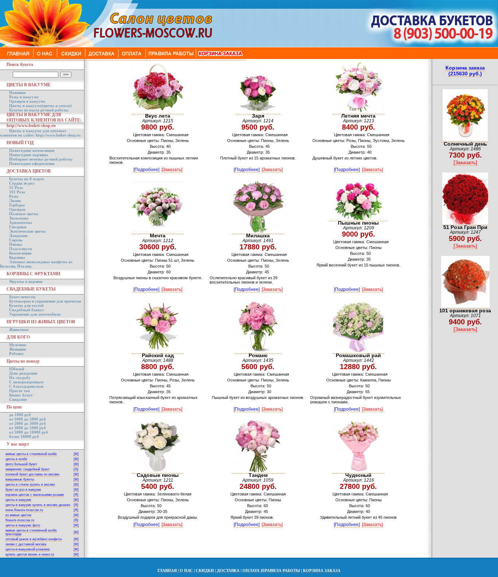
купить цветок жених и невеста (29, 554)
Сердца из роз (21, 183)
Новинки (17, 92)
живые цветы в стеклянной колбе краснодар (31, 532)
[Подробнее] (146, 169)
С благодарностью (26, 386)
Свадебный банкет (26, 310)
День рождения (23, 373)
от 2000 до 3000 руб (27, 423)
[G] (76, 469)
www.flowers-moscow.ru (24, 510)
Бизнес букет (20, 395)
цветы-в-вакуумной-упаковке (27, 549)
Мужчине (17, 345)
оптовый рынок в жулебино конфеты (33, 539)
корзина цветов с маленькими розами (34, 495)
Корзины (17, 257)
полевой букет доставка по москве (32, 474)
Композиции (20, 253)
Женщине (17, 349)
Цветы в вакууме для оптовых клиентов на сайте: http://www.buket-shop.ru (40, 133)
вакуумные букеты (19, 479)
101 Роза (17, 192)
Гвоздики (17, 227)
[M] (76, 454)
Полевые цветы (23, 214)
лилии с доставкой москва (25, 544)
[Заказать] (172, 169)
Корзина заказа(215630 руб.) (465, 70)
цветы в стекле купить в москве (30, 484)
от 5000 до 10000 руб (28, 432)
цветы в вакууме (18, 500)
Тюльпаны (18, 218)
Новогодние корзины (28, 155)
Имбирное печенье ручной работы (41, 159)
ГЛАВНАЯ (167, 570)
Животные (19, 329)
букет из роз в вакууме (23, 489)
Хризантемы (20, 222)
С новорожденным (26, 382)
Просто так (19, 390)
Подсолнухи (20, 248)
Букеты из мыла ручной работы (39, 110)
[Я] (76, 495)
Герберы (17, 205)
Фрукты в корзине (26, 281)
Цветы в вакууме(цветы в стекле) (40, 105)
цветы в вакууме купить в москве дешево (37, 505)
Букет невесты (22, 297)
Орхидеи (17, 209)
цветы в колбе (16, 459)
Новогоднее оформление (32, 163)
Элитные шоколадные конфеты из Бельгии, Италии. (36, 264)
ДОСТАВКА (228, 570)
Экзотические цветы (27, 231)
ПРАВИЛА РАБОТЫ (280, 570)
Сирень (16, 240)
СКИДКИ (205, 570)
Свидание (18, 399)
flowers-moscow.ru (19, 520)
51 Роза (16, 187)
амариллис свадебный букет (27, 469)
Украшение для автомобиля (35, 314)
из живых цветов (18, 515)
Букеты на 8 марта (26, 179)
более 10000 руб (24, 436)
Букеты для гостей (26, 305)
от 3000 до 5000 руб (27, 428)
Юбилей (16, 369)
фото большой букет (21, 464)
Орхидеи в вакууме (27, 101)
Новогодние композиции (31, 150)
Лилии (15, 200)
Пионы (15, 244)
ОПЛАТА (251, 570)
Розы (14, 196)
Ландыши (18, 235)
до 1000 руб (20, 414)
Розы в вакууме (24, 97)
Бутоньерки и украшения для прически (45, 301)
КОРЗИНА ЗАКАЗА (322, 570)
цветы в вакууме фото (22, 525)
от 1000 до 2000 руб (27, 419)
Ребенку (16, 353)
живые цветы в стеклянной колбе (31, 454)
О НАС (186, 570)
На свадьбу (20, 377)
